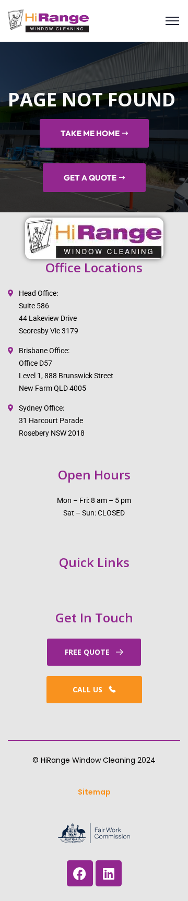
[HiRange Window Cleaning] (48, 21)
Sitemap (94, 792)
